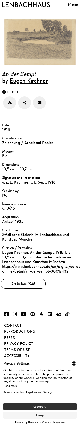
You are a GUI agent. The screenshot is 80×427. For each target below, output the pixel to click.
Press (9, 338)
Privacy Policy (18, 344)
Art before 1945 (23, 283)
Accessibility (17, 356)
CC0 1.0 (13, 92)
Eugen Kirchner (29, 80)
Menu (73, 4)
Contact (13, 325)
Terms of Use (17, 350)
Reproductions (19, 331)
